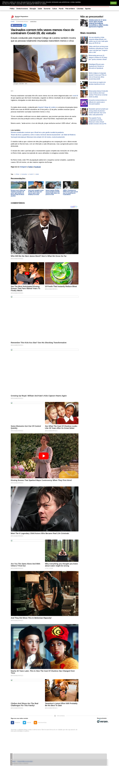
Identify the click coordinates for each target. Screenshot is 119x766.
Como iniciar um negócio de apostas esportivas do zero (97, 83)
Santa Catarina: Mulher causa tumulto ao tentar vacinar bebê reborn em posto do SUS (53, 192)
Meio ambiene (70, 9)
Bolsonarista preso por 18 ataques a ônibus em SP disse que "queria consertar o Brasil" (98, 57)
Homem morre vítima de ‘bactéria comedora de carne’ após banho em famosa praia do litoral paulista (18, 193)
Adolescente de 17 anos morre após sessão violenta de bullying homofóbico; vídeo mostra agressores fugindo (98, 23)
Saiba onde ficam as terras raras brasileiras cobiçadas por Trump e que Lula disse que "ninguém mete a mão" (98, 49)
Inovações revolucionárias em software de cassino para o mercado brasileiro (98, 102)
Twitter (30, 167)
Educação (33, 9)
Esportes (88, 9)
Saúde (40, 9)
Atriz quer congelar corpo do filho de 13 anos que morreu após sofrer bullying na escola (36, 192)
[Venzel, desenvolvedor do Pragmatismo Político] (102, 721)
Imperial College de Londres (47, 107)
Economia (47, 9)
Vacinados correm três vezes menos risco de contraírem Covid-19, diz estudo (42, 31)
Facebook (37, 167)
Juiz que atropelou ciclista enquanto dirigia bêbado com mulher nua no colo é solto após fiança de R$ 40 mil (98, 40)
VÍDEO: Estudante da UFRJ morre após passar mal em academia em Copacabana (70, 192)
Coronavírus (24, 174)
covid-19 (75, 96)
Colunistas (80, 9)
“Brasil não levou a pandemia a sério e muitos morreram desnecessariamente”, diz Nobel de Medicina (43, 135)
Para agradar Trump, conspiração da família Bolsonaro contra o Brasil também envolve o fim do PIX (97, 121)
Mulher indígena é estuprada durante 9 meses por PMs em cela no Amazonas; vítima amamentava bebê (97, 76)
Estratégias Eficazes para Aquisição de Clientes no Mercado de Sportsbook (96, 66)
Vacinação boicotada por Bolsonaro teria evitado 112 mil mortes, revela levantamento (38, 137)
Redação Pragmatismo (21, 16)
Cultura (54, 9)
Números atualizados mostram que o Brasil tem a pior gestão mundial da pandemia (37, 132)
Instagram (23, 167)
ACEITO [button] (113, 3)
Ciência (17, 174)
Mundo (61, 9)
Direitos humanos (22, 9)
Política (12, 9)
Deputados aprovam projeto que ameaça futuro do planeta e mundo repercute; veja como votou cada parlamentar (98, 111)
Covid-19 (31, 174)
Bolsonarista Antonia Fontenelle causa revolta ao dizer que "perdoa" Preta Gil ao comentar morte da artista (98, 94)
